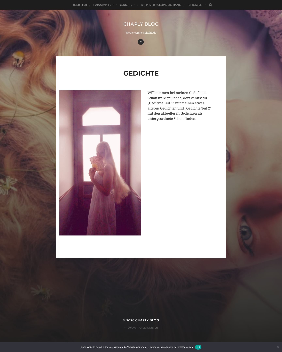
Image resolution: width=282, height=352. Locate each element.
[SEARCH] (210, 5)
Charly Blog (141, 24)
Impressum (195, 4)
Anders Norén (148, 328)
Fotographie (102, 4)
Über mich (80, 4)
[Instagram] (141, 42)
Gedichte (126, 4)
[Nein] (278, 347)
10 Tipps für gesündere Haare (161, 4)
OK (198, 347)
